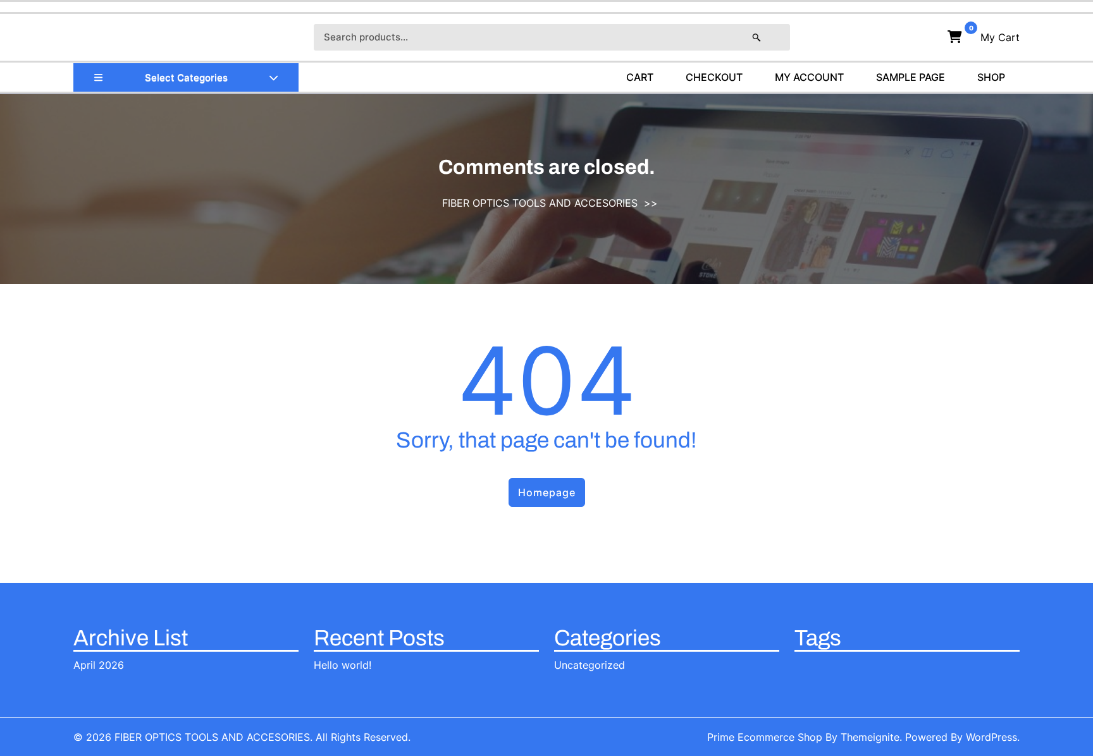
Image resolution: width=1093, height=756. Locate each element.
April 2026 (98, 665)
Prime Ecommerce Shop (764, 737)
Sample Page (910, 77)
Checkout (714, 77)
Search (769, 37)
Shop (991, 77)
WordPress (991, 737)
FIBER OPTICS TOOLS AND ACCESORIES (540, 203)
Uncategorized (589, 665)
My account (809, 77)
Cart (639, 77)
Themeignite (870, 737)
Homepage (547, 492)
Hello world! (342, 665)
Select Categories (186, 77)
